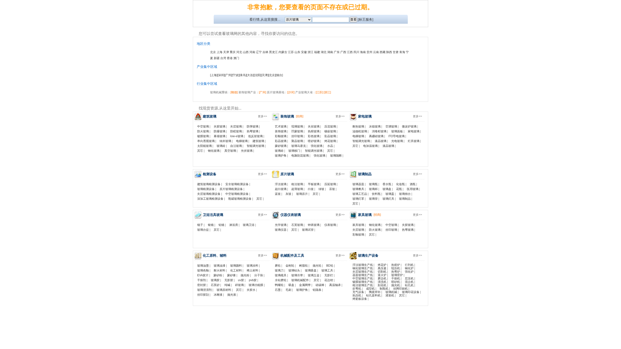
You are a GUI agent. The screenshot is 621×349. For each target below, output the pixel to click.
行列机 (409, 265)
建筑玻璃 (258, 141)
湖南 (330, 52)
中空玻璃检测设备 (237, 194)
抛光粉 (245, 275)
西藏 (382, 52)
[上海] (213, 75)
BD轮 (329, 265)
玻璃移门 (294, 150)
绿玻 (321, 189)
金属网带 (305, 285)
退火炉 (382, 275)
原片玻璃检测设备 (231, 189)
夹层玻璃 (236, 126)
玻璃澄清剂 (204, 290)
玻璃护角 (280, 155)
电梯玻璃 (242, 141)
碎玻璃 (239, 285)
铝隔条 (317, 290)
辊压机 (395, 268)
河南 (252, 52)
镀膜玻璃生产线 (362, 282)
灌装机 (389, 295)
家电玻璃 (413, 131)
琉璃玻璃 (297, 126)
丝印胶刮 (203, 294)
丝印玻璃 (297, 136)
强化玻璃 (316, 146)
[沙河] (290, 92)
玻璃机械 (391, 292)
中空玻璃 (203, 126)
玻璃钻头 (294, 270)
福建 (317, 52)
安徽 (304, 52)
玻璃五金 (313, 275)
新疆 (217, 58)
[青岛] (242, 75)
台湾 (223, 58)
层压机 (409, 278)
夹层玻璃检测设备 (209, 194)
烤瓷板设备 (359, 299)
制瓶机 (384, 288)
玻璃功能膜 (256, 285)
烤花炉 (382, 265)
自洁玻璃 (236, 146)
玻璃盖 (389, 194)
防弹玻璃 (252, 126)
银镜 (211, 225)
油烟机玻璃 (359, 131)
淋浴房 (233, 225)
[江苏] (319, 92)
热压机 (356, 295)
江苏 (291, 52)
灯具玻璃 (413, 141)
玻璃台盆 (203, 229)
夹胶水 (251, 290)
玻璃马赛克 (298, 146)
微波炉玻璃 (409, 126)
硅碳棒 (320, 285)
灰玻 (288, 194)
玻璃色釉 (203, 270)
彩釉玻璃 (280, 136)
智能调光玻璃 (255, 146)
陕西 (389, 52)
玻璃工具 (327, 270)
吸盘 (291, 285)
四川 (356, 52)
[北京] (272, 75)
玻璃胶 (215, 280)
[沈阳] (257, 75)
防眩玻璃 (236, 131)
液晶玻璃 (380, 141)
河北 (239, 52)
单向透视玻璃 (206, 141)
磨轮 (278, 265)
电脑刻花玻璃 (300, 155)
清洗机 (382, 282)
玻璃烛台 (405, 194)
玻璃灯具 (388, 198)
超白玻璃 (280, 189)
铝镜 (221, 225)
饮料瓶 (376, 194)
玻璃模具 (280, 275)
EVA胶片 (203, 275)
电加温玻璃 (370, 146)
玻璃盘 (387, 189)
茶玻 (332, 189)
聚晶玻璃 (297, 141)
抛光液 (231, 294)
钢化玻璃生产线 (362, 268)
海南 (363, 52)
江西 (350, 52)
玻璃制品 (405, 198)
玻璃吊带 (297, 275)
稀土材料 (252, 270)
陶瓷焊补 (375, 292)
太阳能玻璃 (204, 146)
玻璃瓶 (373, 184)
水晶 (330, 146)
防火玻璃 (203, 131)
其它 (200, 150)
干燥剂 (201, 280)
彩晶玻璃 (330, 136)
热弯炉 (395, 271)
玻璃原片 (302, 194)
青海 (402, 52)
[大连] (250, 75)
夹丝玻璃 (313, 126)
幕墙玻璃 (219, 136)
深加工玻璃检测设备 (210, 198)
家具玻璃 (358, 225)
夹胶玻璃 (219, 126)
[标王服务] (365, 19)
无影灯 (328, 275)
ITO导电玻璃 (396, 136)
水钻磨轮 (280, 280)
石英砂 (215, 285)
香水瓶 (387, 184)
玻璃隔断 (336, 155)
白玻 (311, 189)
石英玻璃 (297, 225)
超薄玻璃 (297, 189)
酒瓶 (413, 184)
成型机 (370, 288)
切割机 (382, 271)
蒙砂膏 (231, 275)
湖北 (324, 52)
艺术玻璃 (280, 126)
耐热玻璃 (358, 126)
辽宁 (259, 52)
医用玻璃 (412, 189)
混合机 (409, 282)
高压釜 (382, 268)
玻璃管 (373, 198)
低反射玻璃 (255, 136)
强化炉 (409, 271)
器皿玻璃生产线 (362, 275)
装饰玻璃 (280, 131)
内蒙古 (282, 52)
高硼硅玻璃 (376, 136)
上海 (219, 52)
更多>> (262, 116)
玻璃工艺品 (359, 194)
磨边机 (382, 278)
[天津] (264, 75)
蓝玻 (278, 194)
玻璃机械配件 (300, 280)
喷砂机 (395, 282)
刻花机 (382, 285)
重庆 (233, 52)
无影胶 (228, 280)
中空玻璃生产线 (362, 278)
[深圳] (221, 75)
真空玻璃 (230, 150)
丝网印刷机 (400, 288)
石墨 (278, 290)
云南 (376, 52)
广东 (337, 52)
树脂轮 (303, 265)
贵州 (369, 52)
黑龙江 (273, 52)
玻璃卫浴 (248, 225)
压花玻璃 (330, 126)
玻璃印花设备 (410, 292)
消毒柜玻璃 (379, 131)
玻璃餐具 (358, 189)
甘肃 (396, 52)
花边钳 (328, 280)
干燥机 (395, 278)
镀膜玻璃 (203, 136)
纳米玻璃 (225, 141)
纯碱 (227, 285)
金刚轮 (290, 265)
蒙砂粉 (217, 275)
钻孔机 (409, 285)
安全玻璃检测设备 (237, 184)
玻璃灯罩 (358, 198)
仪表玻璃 (330, 225)
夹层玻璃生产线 (362, 271)
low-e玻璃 (236, 136)
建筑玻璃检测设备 (209, 184)
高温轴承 (335, 285)
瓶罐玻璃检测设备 (240, 198)
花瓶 (399, 189)
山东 (297, 52)
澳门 (236, 58)
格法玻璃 (297, 184)
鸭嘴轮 (279, 285)
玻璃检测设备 (206, 189)
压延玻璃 (330, 184)
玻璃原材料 (224, 290)
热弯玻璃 (252, 131)
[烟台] (279, 75)
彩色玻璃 (313, 136)
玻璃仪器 (280, 229)
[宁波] (235, 75)
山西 (246, 52)
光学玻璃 (280, 225)
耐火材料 (219, 270)
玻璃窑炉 (397, 275)
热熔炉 (395, 265)
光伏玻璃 (247, 150)
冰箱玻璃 (375, 126)
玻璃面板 (397, 131)
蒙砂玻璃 (280, 146)
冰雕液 (218, 294)
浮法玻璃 (280, 184)
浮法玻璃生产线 (362, 265)
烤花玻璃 (330, 141)
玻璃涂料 (252, 265)
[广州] (228, 75)
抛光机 (395, 285)
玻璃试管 (308, 229)
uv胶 (241, 280)
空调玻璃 (391, 126)
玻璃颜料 (236, 265)
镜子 (200, 225)
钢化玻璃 (214, 150)
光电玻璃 (397, 141)
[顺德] (234, 92)
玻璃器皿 (358, 184)
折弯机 (356, 288)
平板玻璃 (313, 184)
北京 (213, 52)
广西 (343, 52)
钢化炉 (409, 268)
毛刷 (288, 290)
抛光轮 (317, 265)
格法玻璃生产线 (362, 285)
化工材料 (236, 270)
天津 (226, 52)
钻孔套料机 (373, 295)
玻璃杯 (373, 189)
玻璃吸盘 (311, 270)
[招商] (299, 116)
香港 (230, 58)
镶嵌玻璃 (330, 131)
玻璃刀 (279, 270)
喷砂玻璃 (313, 141)
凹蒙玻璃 (297, 131)
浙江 (310, 52)
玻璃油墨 (203, 265)
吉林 (265, 52)
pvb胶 (253, 280)
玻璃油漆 (219, 265)
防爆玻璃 (219, 131)
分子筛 (258, 275)
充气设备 (358, 292)
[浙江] (327, 92)
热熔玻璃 (313, 131)
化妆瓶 (400, 184)
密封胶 (201, 285)
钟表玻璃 (313, 225)
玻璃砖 (221, 146)
